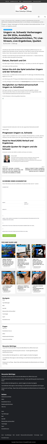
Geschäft (4, 308)
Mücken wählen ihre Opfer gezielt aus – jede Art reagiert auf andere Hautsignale (20, 355)
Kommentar (5, 187)
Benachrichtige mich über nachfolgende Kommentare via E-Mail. (18, 225)
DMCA (20, 1)
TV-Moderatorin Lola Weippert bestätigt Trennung (7, 287)
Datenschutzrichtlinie (37, 1)
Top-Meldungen (6, 302)
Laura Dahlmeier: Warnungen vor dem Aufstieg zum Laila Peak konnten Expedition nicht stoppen (21, 358)
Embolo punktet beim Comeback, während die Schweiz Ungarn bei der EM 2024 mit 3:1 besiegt (35, 169)
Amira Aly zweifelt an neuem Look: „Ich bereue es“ (23, 287)
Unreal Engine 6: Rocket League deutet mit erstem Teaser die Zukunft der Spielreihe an (8, 262)
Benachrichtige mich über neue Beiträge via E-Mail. (15, 231)
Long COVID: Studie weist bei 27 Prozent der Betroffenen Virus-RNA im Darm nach (20, 348)
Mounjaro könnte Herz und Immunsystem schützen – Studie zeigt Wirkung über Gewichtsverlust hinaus (20, 351)
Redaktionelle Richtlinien (27, 1)
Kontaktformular (6, 319)
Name (4, 202)
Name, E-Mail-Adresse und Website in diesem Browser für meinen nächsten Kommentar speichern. (20, 219)
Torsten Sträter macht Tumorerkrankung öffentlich (38, 287)
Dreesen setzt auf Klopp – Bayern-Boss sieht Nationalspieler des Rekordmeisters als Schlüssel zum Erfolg (23, 362)
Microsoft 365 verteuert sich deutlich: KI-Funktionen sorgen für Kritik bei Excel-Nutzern (23, 262)
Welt (3, 305)
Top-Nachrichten (8, 29)
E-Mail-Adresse (26, 203)
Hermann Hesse (7, 265)
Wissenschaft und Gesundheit (8, 311)
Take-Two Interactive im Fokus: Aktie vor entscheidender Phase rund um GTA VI (38, 262)
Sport (3, 316)
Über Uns (7, 1)
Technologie (5, 314)
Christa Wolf (8, 43)
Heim (3, 300)
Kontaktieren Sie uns (14, 1)
